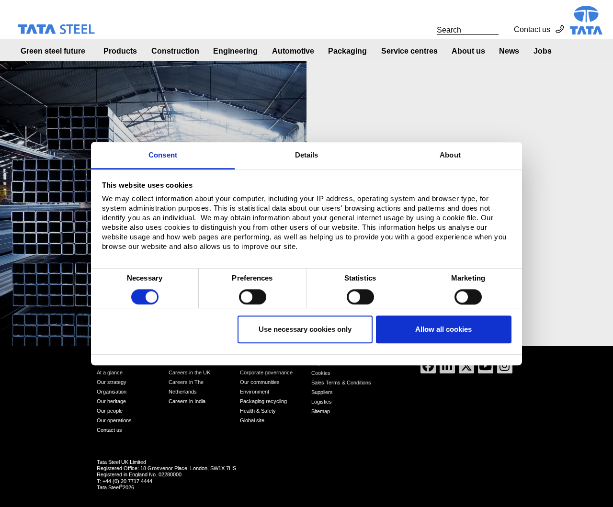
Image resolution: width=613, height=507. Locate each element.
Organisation (111, 391)
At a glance (110, 372)
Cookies (320, 373)
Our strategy (111, 382)
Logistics (321, 402)
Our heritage (111, 401)
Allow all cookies (443, 330)
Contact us (532, 29)
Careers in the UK (189, 372)
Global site (252, 420)
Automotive (293, 51)
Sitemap (320, 411)
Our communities (260, 382)
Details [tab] (306, 155)
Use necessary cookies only (305, 330)
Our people (110, 411)
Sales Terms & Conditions (341, 382)
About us (468, 51)
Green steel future (53, 51)
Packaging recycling (263, 401)
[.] (426, 29)
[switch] (252, 296)
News (509, 51)
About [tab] (450, 155)
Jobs (543, 51)
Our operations (114, 420)
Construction (175, 51)
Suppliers (322, 392)
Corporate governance (266, 372)
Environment (254, 391)
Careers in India (187, 401)
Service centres (409, 51)
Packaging (347, 51)
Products (120, 51)
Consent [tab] (162, 155)
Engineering (235, 51)
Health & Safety (258, 411)
